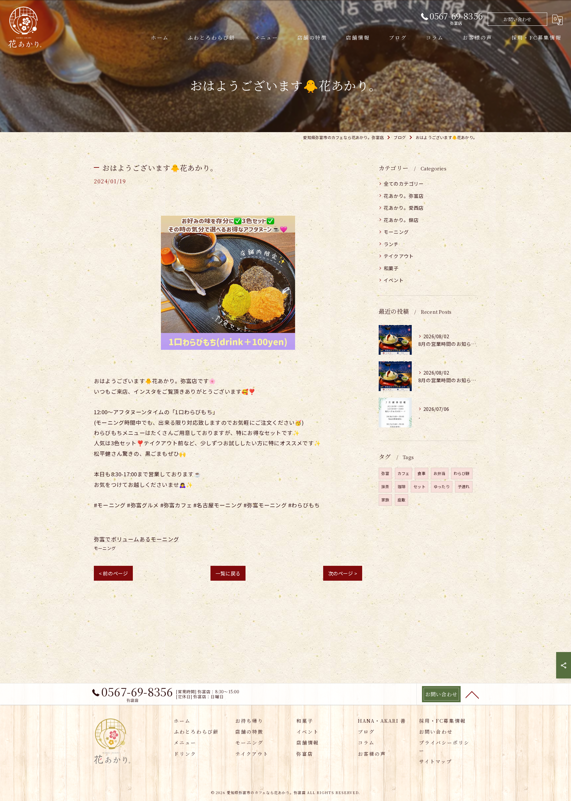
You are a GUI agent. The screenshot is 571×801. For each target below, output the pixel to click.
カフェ (404, 473)
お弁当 (440, 473)
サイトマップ (435, 761)
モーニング (105, 548)
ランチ (391, 243)
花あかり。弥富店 (404, 195)
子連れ (464, 486)
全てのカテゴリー (404, 183)
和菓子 (391, 268)
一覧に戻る (228, 573)
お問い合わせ (517, 19)
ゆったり (442, 486)
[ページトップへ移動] (472, 694)
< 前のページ (113, 573)
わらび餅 (462, 473)
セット (419, 486)
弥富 (385, 473)
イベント (394, 279)
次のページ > (342, 573)
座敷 (401, 499)
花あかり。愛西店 (404, 207)
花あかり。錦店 (401, 219)
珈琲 (401, 486)
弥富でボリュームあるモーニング (136, 539)
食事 (421, 473)
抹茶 (385, 486)
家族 (385, 499)
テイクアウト (399, 255)
